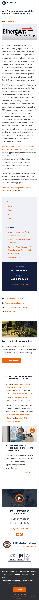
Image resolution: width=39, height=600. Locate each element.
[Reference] (19, 336)
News (10, 206)
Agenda (10, 219)
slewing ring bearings (22, 384)
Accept (19, 589)
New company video (15, 257)
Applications (13, 361)
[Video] (19, 498)
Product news (13, 210)
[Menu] (35, 3)
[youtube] (21, 534)
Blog (9, 214)
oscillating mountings (14, 387)
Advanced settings (19, 594)
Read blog (29, 473)
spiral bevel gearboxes (18, 394)
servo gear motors (13, 415)
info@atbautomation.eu (19, 285)
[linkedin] (17, 534)
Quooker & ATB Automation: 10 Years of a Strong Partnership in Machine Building (20, 250)
